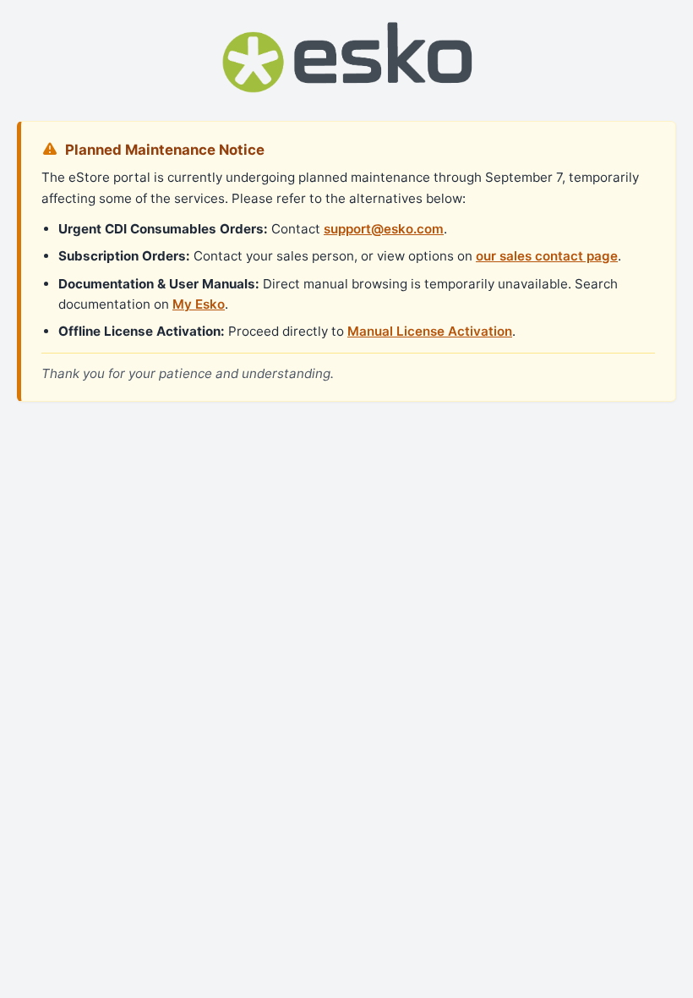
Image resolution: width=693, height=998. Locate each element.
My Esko (198, 304)
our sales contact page (547, 256)
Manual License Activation (429, 331)
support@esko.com (384, 229)
